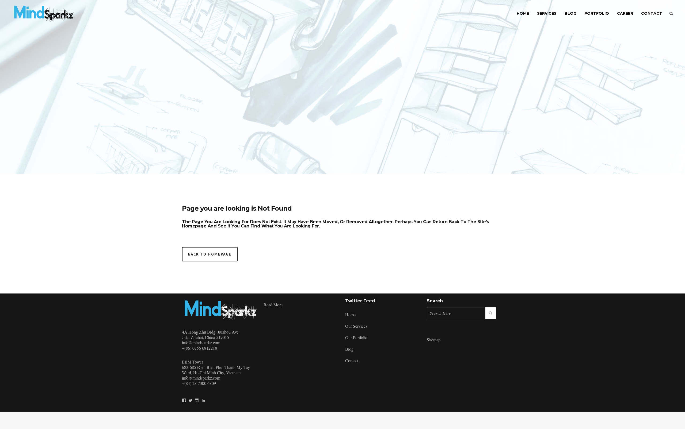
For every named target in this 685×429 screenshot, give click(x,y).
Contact (351, 360)
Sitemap (433, 339)
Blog (349, 349)
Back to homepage (209, 254)
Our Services (356, 326)
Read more (273, 304)
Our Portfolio (356, 337)
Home (350, 314)
